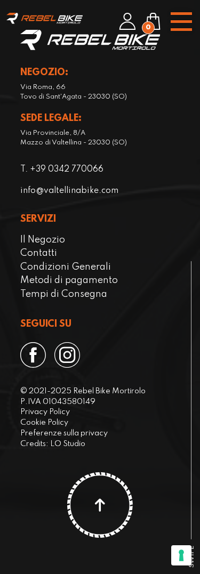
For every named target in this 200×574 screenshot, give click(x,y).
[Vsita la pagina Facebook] (33, 355)
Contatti (38, 253)
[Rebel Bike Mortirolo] (44, 18)
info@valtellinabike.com (69, 191)
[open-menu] (181, 21)
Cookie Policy (44, 422)
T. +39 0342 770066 (61, 169)
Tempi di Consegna (63, 294)
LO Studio (67, 444)
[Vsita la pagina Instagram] (67, 355)
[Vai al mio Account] (127, 21)
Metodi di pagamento (69, 280)
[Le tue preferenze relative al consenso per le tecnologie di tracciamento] (181, 555)
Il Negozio (42, 240)
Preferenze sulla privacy (64, 433)
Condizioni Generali (65, 267)
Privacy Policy (45, 412)
